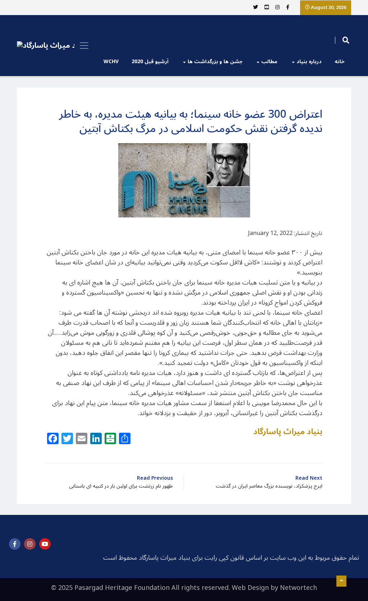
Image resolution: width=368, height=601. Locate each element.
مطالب (269, 61)
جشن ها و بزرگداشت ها (215, 61)
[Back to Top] (341, 581)
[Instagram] (30, 544)
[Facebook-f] (14, 544)
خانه (340, 61)
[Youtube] (45, 544)
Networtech (298, 588)
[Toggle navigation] (81, 45)
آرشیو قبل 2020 (150, 61)
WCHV (111, 61)
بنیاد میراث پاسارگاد (287, 431)
